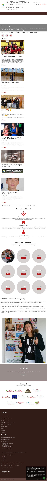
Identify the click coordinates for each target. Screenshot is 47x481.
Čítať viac (4, 65)
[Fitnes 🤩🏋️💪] (12, 102)
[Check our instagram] (6, 35)
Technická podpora (5, 417)
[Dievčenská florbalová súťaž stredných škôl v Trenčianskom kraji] (12, 47)
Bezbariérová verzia (5, 479)
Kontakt (3, 430)
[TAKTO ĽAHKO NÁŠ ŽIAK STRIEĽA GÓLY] (12, 184)
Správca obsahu (5, 415)
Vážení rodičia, (5, 26)
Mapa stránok (5, 426)
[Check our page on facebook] (2, 35)
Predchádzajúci (5, 205)
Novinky (4, 432)
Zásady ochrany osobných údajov (8, 422)
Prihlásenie (44, 4)
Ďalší (34, 205)
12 (25, 205)
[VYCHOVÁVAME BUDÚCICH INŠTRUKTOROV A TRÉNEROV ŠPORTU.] (12, 129)
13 (28, 205)
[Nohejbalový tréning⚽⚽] (12, 74)
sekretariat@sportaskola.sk (7, 439)
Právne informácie (5, 420)
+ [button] (10, 479)
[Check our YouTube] (10, 35)
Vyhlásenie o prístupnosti (7, 418)
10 (20, 205)
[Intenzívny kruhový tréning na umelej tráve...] (12, 156)
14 (30, 205)
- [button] (12, 479)
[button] (38, 4)
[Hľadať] (45, 2)
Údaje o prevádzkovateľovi (7, 424)
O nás (3, 428)
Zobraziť (7, 258)
